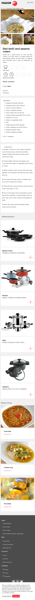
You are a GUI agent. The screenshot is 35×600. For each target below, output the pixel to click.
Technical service (7, 562)
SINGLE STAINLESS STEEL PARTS (13, 342)
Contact (5, 555)
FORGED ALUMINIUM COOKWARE (13, 253)
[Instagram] (17, 581)
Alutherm (5, 387)
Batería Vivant (7, 251)
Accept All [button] (16, 596)
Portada (3, 8)
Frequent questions (8, 544)
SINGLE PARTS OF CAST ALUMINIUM (14, 389)
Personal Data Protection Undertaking (13, 533)
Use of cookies (6, 530)
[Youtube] (21, 581)
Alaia (4, 340)
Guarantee (5, 558)
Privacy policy (6, 526)
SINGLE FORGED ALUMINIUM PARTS (14, 297)
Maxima (5, 295)
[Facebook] (13, 581)
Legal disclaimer (7, 523)
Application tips (7, 547)
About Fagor (6, 541)
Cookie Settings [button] (6, 596)
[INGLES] (9, 3)
